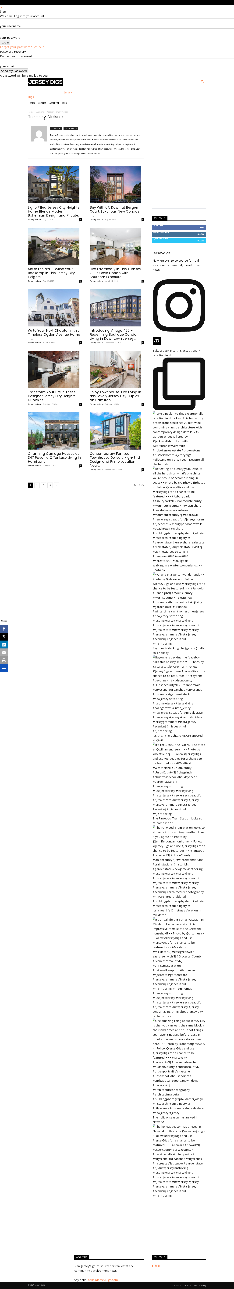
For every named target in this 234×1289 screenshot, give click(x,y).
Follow (200, 234)
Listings (42, 103)
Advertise (54, 103)
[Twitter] (159, 1266)
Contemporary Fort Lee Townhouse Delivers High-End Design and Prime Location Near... (115, 459)
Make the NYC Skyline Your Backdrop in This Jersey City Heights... (51, 273)
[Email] (4, 652)
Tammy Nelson (34, 219)
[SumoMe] (4, 668)
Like (202, 227)
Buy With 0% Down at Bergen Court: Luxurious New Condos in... (114, 211)
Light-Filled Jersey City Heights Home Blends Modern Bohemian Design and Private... (54, 211)
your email (7, 66)
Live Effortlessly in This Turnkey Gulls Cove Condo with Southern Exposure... (115, 273)
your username (10, 26)
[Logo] (45, 84)
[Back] (1, 7)
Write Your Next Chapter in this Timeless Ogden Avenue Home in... (54, 334)
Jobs (64, 103)
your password (10, 37)
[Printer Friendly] (4, 660)
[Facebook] (153, 1266)
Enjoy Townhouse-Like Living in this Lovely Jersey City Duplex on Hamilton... (115, 396)
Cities (32, 103)
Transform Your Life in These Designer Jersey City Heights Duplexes (52, 396)
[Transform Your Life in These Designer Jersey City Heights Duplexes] (55, 369)
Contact (187, 1285)
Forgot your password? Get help (22, 47)
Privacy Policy (200, 1285)
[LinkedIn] (4, 644)
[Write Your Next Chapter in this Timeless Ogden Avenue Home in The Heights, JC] (55, 307)
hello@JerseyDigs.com (103, 1280)
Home (30, 112)
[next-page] (56, 485)
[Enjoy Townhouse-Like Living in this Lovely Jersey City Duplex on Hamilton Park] (117, 369)
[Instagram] (155, 1266)
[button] (202, 82)
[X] (4, 637)
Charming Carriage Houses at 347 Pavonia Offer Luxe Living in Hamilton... (54, 457)
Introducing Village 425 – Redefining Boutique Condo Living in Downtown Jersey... (113, 334)
